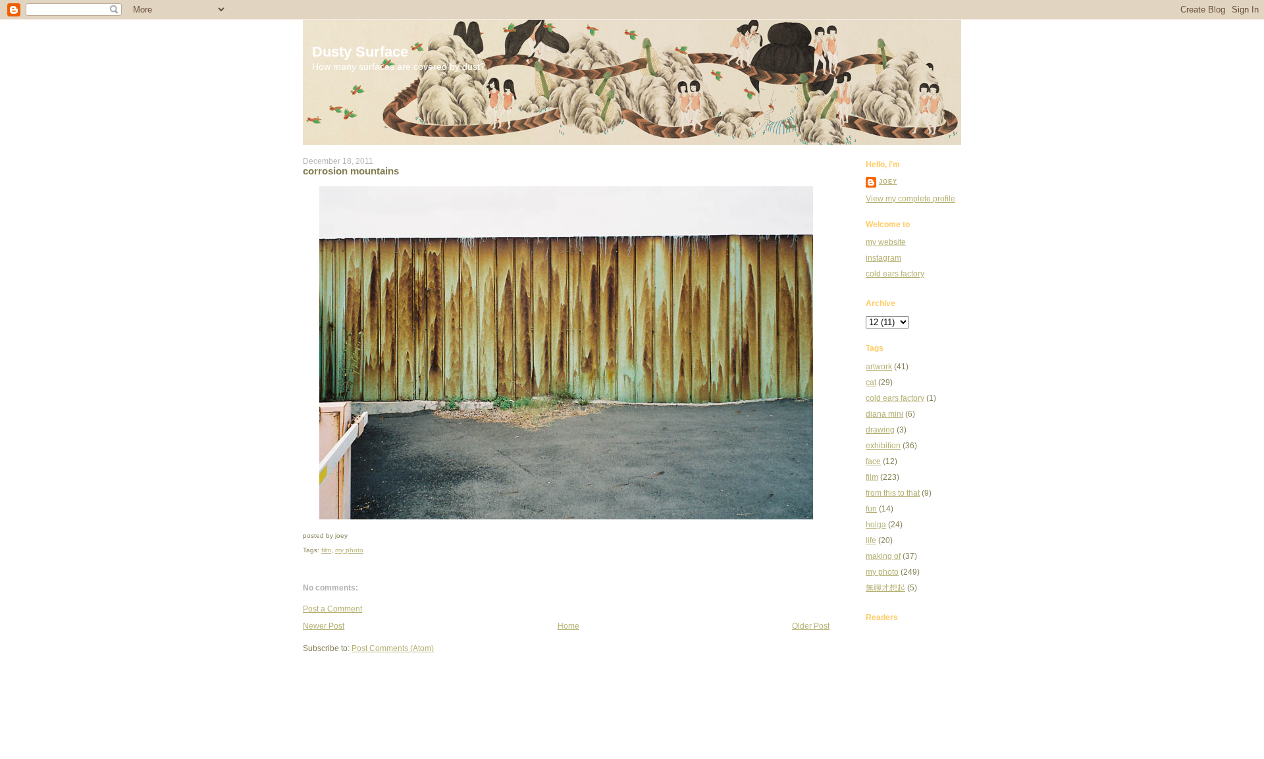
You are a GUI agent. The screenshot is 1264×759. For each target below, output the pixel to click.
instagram (883, 258)
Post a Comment (332, 609)
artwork (879, 366)
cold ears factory (895, 273)
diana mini (884, 414)
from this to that (893, 493)
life (871, 540)
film (326, 550)
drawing (880, 429)
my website (886, 242)
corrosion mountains (351, 170)
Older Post (811, 626)
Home (568, 626)
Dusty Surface (360, 51)
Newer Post (323, 626)
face (873, 461)
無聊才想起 (885, 587)
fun (871, 508)
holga (876, 524)
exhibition (883, 445)
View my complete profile (910, 198)
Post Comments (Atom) (393, 648)
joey (888, 181)
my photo (349, 550)
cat (871, 382)
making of (883, 556)
